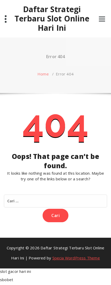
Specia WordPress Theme (76, 257)
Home (43, 73)
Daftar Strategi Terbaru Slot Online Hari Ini (51, 19)
